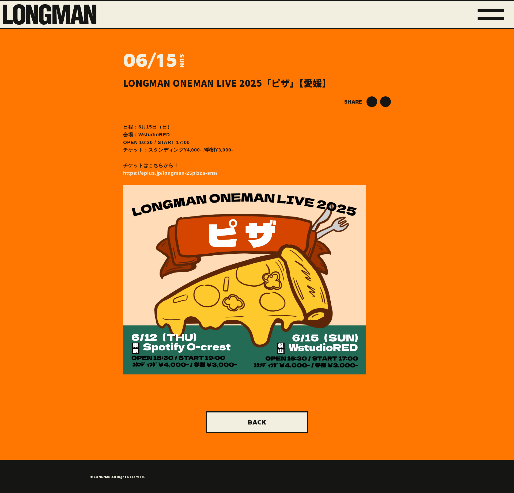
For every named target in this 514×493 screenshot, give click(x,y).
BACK (257, 422)
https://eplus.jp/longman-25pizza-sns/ (170, 173)
